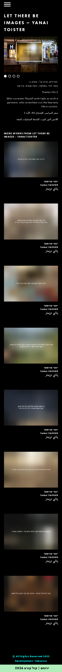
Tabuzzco (41, 661)
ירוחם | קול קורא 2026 (32, 668)
